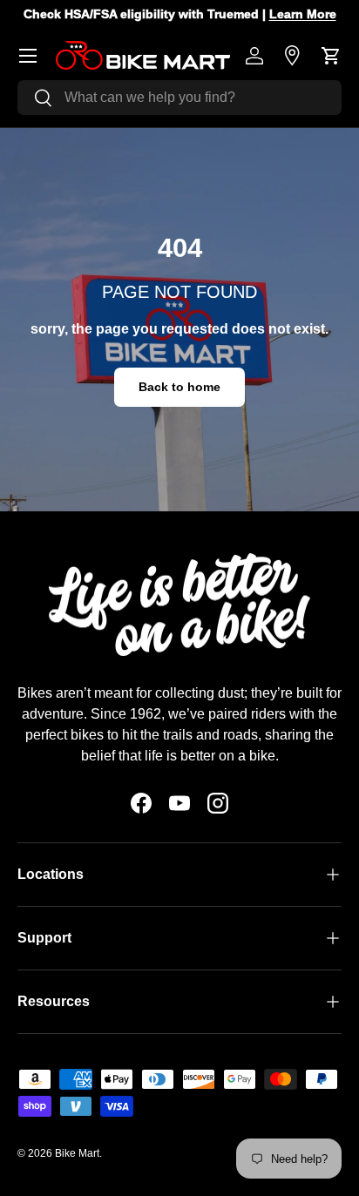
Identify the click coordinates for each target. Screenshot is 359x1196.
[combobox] (179, 97)
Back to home (179, 387)
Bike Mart (77, 1153)
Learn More (302, 14)
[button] (331, 56)
